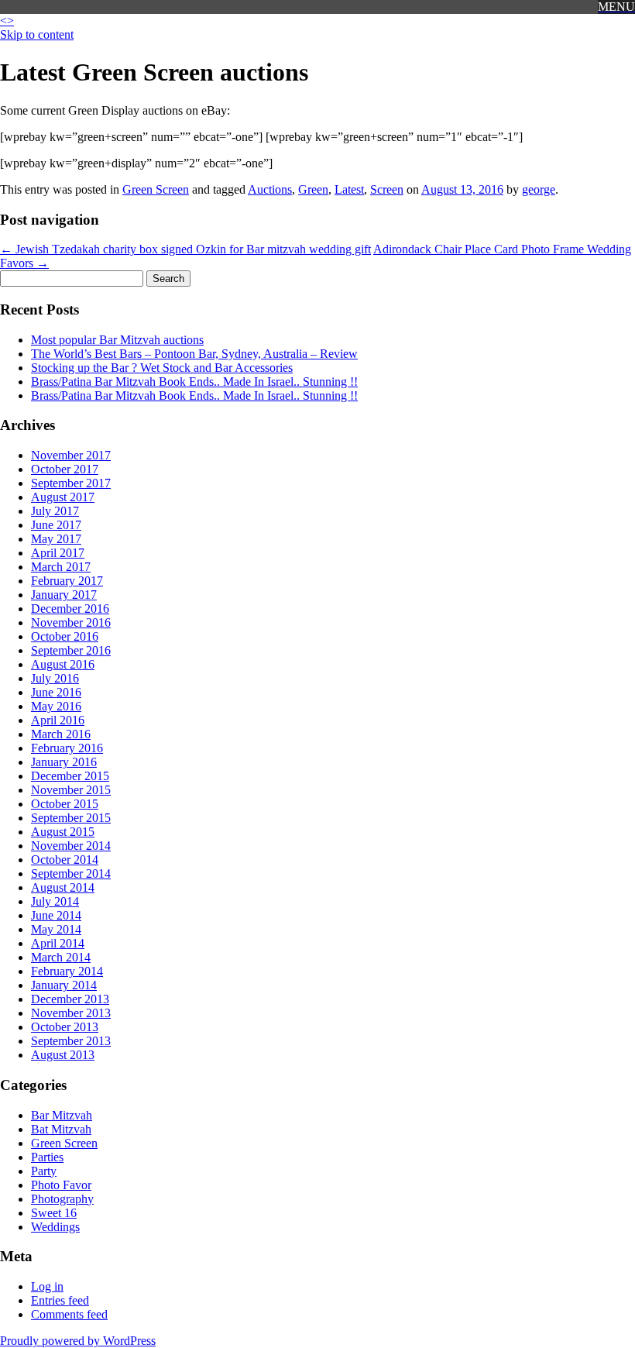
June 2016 (56, 692)
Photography (62, 1198)
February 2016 (67, 748)
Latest (349, 189)
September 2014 (71, 873)
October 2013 (64, 1026)
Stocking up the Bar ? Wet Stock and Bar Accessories (162, 367)
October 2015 (64, 803)
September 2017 (71, 483)
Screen (386, 189)
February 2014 (67, 971)
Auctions (270, 189)
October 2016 (64, 636)
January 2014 (64, 985)
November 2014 (71, 845)
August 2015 (62, 831)
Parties (47, 1157)
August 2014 (62, 887)
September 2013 (71, 1040)
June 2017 (56, 524)
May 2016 (56, 706)
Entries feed (60, 1300)
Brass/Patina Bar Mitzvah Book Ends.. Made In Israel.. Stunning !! (194, 381)
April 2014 (57, 943)
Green (313, 189)
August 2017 (62, 497)
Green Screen (155, 189)
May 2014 (56, 929)
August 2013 (62, 1054)
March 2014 (61, 957)
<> (7, 20)
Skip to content (37, 34)
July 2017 (55, 511)
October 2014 (64, 859)
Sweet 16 (54, 1212)
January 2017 (64, 594)
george (538, 189)
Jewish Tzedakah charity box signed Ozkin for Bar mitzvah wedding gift (185, 249)
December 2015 (70, 775)
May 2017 (56, 538)
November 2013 (71, 1013)
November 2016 (71, 622)
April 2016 (57, 720)
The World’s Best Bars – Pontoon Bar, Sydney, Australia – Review (194, 353)
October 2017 (64, 469)
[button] (616, 7)
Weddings (55, 1226)
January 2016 (64, 762)
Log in (47, 1286)
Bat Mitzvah (61, 1129)
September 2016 (71, 650)
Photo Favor (61, 1185)
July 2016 (55, 678)
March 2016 (61, 734)
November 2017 (71, 455)
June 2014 (56, 915)
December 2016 (70, 608)
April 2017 (57, 552)
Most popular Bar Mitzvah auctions (117, 339)
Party (44, 1171)
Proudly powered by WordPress (78, 1340)
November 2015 (71, 789)
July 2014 (55, 901)
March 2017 (61, 566)
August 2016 (62, 664)
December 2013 (70, 999)
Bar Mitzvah (61, 1115)
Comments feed (69, 1314)
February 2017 (67, 580)
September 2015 (71, 817)
